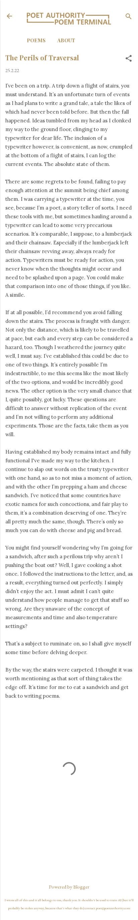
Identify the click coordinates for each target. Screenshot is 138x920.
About (66, 40)
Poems (36, 40)
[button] (129, 58)
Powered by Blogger (69, 886)
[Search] (129, 17)
